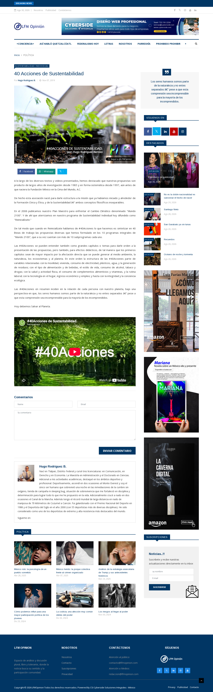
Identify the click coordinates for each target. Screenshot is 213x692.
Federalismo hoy (88, 43)
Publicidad (51, 10)
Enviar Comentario (117, 451)
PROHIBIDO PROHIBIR (168, 43)
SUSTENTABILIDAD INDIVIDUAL (32, 66)
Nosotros (38, 10)
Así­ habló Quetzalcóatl (56, 43)
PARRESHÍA (144, 43)
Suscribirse (159, 587)
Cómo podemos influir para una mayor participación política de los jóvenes (31, 615)
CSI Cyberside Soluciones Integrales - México (112, 687)
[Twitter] (180, 10)
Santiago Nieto (171, 209)
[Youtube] (190, 10)
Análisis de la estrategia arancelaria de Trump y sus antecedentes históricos (116, 572)
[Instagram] (180, 670)
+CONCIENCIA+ (25, 43)
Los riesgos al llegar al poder (113, 611)
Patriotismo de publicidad (161, 177)
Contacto (194, 687)
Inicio (17, 55)
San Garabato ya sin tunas (177, 224)
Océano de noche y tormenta (178, 254)
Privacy (171, 687)
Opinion (154, 171)
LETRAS (108, 43)
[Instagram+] (185, 10)
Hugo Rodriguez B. (27, 80)
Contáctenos (65, 10)
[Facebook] (175, 10)
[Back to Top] (201, 680)
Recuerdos (169, 239)
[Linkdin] (195, 10)
